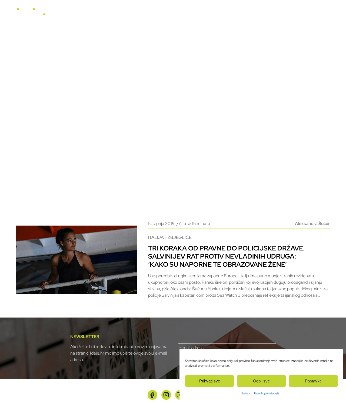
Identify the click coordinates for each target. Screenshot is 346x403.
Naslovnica (142, 14)
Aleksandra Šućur (312, 223)
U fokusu (168, 14)
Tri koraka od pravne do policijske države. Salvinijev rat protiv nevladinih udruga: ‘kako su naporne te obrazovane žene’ (226, 256)
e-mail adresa (191, 348)
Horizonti (193, 14)
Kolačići (246, 393)
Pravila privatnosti (266, 393)
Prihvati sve (209, 381)
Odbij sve (261, 381)
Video (215, 14)
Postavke (313, 381)
